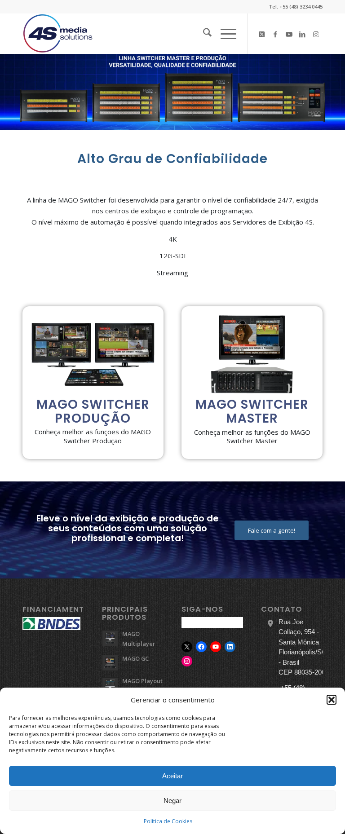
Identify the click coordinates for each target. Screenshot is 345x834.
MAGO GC (135, 658)
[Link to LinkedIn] (302, 33)
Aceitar (172, 776)
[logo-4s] (57, 33)
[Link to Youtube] (289, 33)
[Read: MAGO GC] (110, 663)
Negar (172, 800)
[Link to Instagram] (316, 33)
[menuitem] (203, 33)
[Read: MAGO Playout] (110, 685)
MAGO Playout (142, 681)
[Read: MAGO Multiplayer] (110, 638)
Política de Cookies (168, 821)
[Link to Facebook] (275, 33)
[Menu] (224, 33)
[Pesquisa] (203, 33)
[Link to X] (262, 33)
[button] (331, 699)
